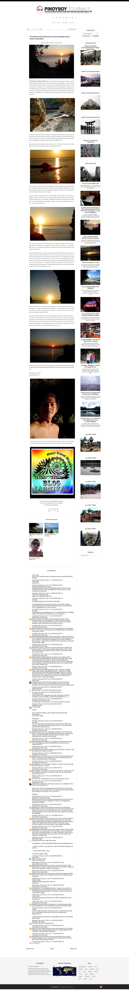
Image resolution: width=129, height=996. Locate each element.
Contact (72, 22)
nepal (86, 973)
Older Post (73, 949)
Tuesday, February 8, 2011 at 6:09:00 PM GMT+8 (47, 856)
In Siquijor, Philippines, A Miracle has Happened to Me (90, 366)
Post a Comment (34, 943)
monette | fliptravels (38, 595)
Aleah (34, 680)
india (86, 969)
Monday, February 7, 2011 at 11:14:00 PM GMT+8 (47, 837)
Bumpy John (36, 782)
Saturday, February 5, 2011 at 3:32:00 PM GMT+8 (47, 598)
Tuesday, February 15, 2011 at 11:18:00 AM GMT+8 (48, 941)
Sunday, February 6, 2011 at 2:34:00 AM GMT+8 (46, 687)
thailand (85, 978)
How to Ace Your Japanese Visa (90, 183)
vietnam (91, 978)
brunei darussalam (82, 966)
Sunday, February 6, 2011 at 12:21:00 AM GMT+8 (47, 679)
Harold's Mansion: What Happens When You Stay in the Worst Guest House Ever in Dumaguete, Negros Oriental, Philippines (90, 210)
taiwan (80, 978)
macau (84, 971)
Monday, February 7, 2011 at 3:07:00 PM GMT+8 (47, 746)
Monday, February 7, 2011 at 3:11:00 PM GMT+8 (47, 768)
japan (98, 969)
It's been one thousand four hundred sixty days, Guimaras (90, 237)
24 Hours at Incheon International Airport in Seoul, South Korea (90, 47)
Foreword (65, 22)
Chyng (34, 777)
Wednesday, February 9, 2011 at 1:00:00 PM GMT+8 (48, 885)
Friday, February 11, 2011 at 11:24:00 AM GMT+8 (47, 901)
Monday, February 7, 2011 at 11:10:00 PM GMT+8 (47, 815)
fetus (33, 575)
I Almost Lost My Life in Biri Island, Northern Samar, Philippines (90, 393)
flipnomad (35, 688)
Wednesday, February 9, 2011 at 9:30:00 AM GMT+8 (48, 878)
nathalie (34, 880)
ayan (33, 857)
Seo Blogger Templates (66, 987)
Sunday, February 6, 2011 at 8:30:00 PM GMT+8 (46, 704)
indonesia (92, 969)
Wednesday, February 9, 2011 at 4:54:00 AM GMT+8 (48, 862)
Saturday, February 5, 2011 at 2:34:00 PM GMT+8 (47, 585)
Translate (96, 36)
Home (53, 22)
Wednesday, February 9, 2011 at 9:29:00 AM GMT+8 (48, 870)
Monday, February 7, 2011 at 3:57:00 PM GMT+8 (47, 781)
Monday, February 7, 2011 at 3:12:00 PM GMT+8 (47, 776)
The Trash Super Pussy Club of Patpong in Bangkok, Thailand (90, 314)
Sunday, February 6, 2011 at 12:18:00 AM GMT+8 (47, 666)
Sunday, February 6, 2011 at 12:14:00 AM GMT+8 (47, 633)
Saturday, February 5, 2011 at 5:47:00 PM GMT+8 (47, 616)
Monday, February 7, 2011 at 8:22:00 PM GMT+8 (47, 804)
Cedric (34, 896)
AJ (32, 909)
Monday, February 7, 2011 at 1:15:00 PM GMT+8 (47, 729)
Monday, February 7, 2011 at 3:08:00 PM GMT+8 (47, 753)
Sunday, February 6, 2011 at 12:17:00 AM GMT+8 (47, 654)
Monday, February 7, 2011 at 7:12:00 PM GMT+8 (47, 796)
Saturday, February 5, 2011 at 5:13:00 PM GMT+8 (47, 609)
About (58, 22)
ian (33, 722)
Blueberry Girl (36, 922)
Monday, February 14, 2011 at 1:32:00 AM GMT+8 (47, 920)
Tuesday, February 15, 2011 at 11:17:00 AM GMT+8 (48, 933)
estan (34, 581)
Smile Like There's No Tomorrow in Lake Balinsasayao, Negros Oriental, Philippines (91, 420)
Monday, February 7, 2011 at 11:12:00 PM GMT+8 (47, 826)
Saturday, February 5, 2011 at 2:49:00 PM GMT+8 (47, 593)
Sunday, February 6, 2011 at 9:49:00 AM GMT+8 (46, 692)
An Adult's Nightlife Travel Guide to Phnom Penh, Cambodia (91, 340)
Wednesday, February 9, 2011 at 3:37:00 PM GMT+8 (48, 895)
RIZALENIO (35, 839)
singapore (80, 976)
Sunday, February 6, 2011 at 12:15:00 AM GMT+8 (47, 644)
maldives (96, 971)
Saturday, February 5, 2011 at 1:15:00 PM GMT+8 (47, 580)
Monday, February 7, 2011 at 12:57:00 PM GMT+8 (47, 721)
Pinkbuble (35, 705)
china (96, 966)
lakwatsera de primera (39, 700)
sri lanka (93, 976)
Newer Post (30, 949)
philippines (92, 973)
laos (79, 971)
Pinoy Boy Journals (38, 617)
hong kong (81, 969)
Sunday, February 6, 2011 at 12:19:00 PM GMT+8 (47, 699)
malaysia (90, 971)
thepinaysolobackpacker (40, 587)
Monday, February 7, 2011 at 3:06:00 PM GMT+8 (47, 738)
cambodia (90, 966)
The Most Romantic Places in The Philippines (53, 503)
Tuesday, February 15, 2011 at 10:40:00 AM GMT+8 (48, 925)
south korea (87, 976)
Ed (33, 600)
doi (33, 611)
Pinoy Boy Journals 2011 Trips (90, 262)
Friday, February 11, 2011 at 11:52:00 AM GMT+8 (47, 908)
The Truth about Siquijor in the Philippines (90, 287)
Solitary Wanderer (54, 504)
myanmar (80, 973)
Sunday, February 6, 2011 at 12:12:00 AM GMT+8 (47, 625)
